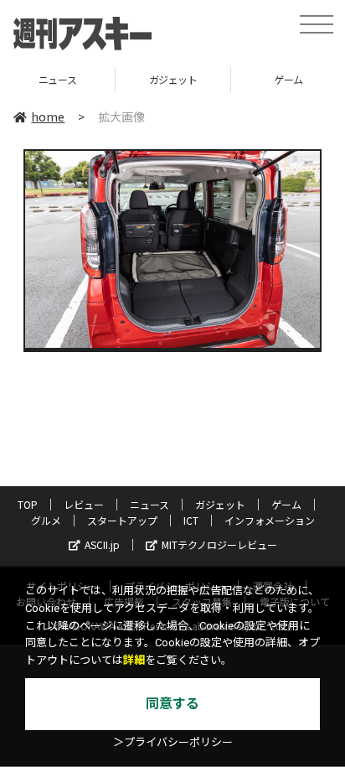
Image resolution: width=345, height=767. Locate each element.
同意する (172, 704)
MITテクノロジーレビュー (219, 544)
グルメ (46, 520)
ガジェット (121, 79)
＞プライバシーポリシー (173, 742)
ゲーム (237, 79)
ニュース (149, 504)
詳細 (134, 660)
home (47, 116)
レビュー (84, 504)
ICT (190, 520)
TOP (28, 504)
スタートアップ (122, 520)
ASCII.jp (102, 544)
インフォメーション (269, 520)
